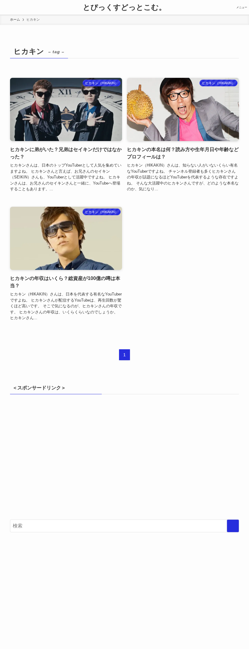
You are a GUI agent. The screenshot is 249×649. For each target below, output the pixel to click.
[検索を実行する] (233, 526)
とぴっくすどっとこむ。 (124, 7)
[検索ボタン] (7, 7)
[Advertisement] (124, 459)
